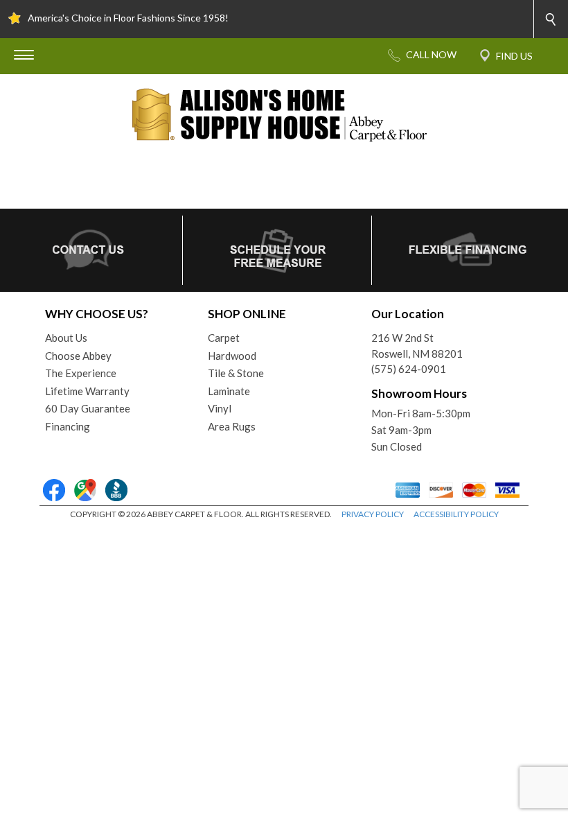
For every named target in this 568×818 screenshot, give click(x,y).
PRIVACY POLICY (372, 514)
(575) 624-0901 (408, 369)
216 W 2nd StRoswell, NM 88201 (417, 345)
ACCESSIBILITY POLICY (456, 514)
